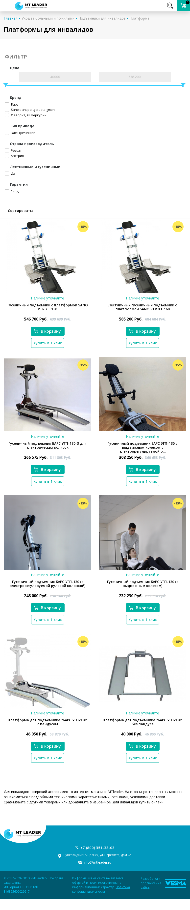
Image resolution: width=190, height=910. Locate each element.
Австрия (17, 155)
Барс (14, 104)
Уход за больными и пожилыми (48, 18)
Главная (11, 18)
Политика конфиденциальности (101, 889)
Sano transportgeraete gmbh (32, 109)
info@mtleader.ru (97, 862)
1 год (14, 191)
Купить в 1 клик (47, 343)
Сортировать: (20, 210)
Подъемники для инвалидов (102, 18)
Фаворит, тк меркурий (28, 115)
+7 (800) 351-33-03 (97, 847)
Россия (16, 150)
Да (12, 173)
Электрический (22, 132)
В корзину (51, 331)
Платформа (139, 18)
